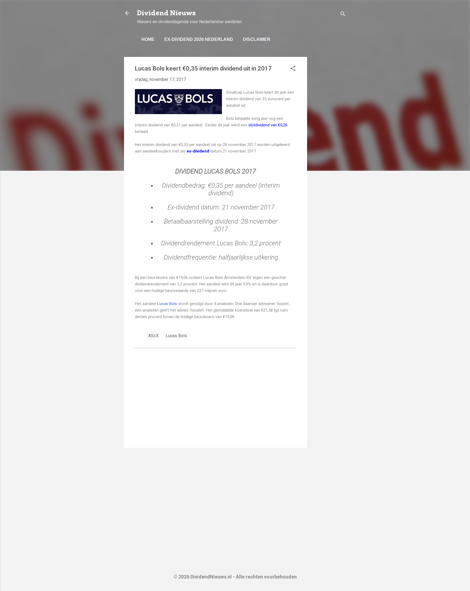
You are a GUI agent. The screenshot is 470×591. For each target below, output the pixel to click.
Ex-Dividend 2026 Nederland (198, 39)
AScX (153, 335)
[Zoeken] (343, 15)
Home (147, 39)
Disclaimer (256, 39)
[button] (293, 69)
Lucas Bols (167, 303)
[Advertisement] (328, 138)
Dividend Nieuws (166, 13)
